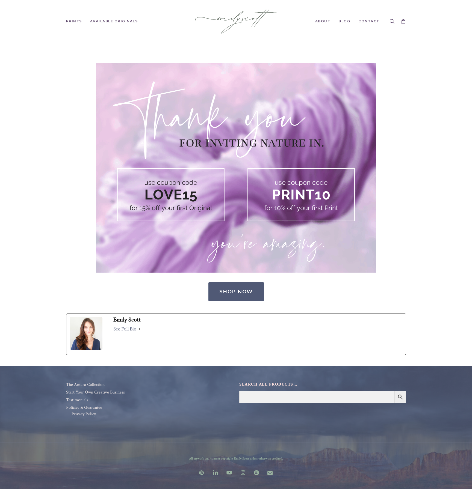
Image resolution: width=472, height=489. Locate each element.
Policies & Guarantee (84, 407)
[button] (236, 291)
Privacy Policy (84, 414)
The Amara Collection (85, 384)
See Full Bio (124, 329)
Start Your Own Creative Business (95, 392)
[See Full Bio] (139, 329)
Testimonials (77, 400)
